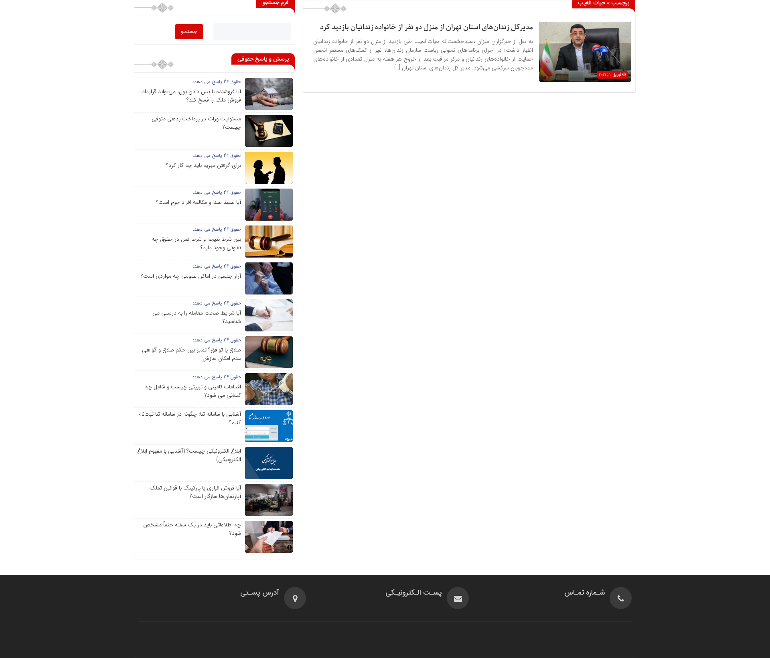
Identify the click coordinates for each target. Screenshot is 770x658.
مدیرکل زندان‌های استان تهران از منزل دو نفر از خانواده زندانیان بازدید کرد (426, 27)
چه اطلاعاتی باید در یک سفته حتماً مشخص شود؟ (192, 529)
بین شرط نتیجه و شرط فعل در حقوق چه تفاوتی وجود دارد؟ (196, 243)
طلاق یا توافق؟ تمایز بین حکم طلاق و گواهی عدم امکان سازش (191, 354)
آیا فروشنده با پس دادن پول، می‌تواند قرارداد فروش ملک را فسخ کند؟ (191, 95)
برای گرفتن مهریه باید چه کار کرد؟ (203, 165)
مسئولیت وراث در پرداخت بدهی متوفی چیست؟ (196, 123)
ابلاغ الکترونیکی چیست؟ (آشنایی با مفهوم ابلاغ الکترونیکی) (189, 455)
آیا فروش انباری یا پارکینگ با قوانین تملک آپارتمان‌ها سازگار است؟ (195, 492)
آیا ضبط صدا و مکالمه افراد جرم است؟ (198, 202)
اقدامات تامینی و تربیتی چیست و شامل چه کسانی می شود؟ (193, 391)
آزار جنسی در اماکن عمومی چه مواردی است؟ (191, 276)
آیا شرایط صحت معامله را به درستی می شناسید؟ (196, 317)
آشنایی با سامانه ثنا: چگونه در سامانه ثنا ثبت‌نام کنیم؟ (189, 418)
